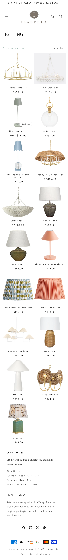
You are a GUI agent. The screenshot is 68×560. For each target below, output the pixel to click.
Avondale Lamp (50, 220)
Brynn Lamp (18, 438)
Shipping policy (43, 554)
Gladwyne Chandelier (18, 351)
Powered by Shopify (36, 549)
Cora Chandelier (18, 220)
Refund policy (53, 549)
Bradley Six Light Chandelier (50, 174)
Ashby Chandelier (50, 394)
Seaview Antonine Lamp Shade (18, 307)
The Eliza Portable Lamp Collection (18, 175)
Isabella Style (21, 549)
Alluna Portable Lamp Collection (50, 264)
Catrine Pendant (50, 131)
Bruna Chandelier (50, 87)
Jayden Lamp (50, 351)
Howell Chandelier (18, 87)
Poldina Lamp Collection (18, 131)
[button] (6, 16)
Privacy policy (27, 554)
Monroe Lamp (18, 264)
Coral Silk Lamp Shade (50, 307)
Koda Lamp (18, 394)
